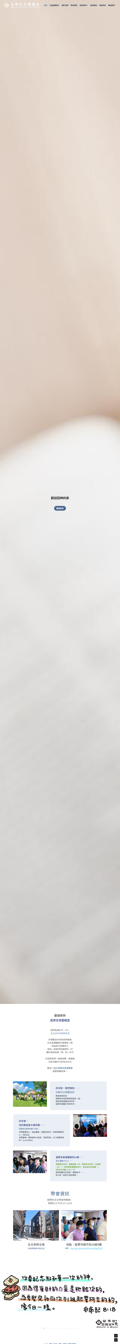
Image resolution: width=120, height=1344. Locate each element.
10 (72, 1329)
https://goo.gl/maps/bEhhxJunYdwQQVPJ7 (86, 1248)
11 (76, 1329)
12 (79, 1329)
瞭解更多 (60, 508)
